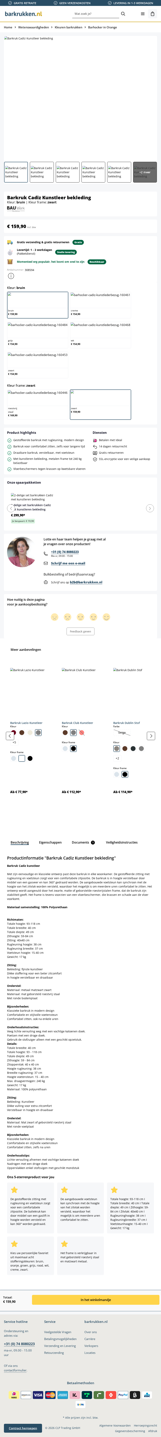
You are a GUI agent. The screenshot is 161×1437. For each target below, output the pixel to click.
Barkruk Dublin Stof (126, 723)
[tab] (19, 842)
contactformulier (15, 1370)
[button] (11, 276)
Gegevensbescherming (130, 1431)
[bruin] (21, 732)
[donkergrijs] (133, 748)
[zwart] (30, 758)
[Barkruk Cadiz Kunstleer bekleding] (80, 97)
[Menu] (142, 13)
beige (124, 733)
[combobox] (95, 13)
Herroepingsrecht (145, 1425)
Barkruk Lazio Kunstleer (26, 723)
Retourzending (54, 1353)
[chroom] (13, 758)
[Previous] (11, 508)
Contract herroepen (23, 1428)
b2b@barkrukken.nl (86, 582)
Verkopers (91, 1346)
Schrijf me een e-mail (68, 563)
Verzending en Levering (60, 1346)
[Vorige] (10, 736)
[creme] (30, 732)
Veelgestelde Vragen (57, 1332)
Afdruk (152, 1431)
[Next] (150, 508)
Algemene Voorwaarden (115, 1425)
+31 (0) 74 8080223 (65, 552)
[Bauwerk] (16, 208)
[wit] (21, 758)
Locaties (89, 1353)
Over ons (90, 1332)
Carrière (89, 1339)
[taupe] (116, 748)
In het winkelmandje (96, 1300)
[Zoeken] (123, 13)
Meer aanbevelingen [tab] (26, 649)
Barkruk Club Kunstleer (77, 723)
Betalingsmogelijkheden (60, 1339)
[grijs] (38, 732)
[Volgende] (151, 736)
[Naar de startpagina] (23, 14)
